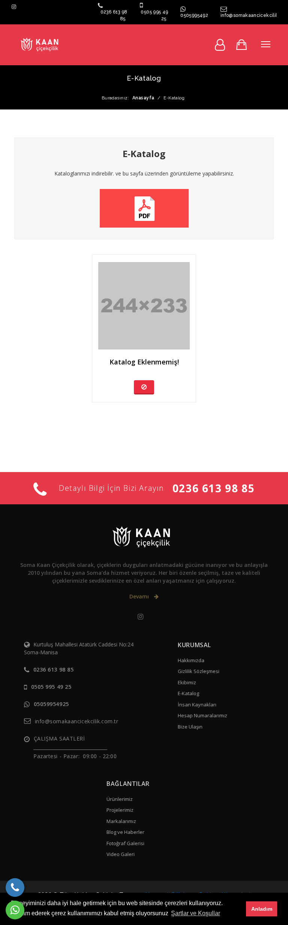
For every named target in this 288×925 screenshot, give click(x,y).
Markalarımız (121, 821)
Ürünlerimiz (119, 799)
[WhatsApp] (15, 910)
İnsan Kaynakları (197, 704)
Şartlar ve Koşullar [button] (195, 913)
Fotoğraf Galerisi (125, 843)
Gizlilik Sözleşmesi (198, 671)
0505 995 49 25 (51, 686)
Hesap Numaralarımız (202, 715)
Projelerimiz (120, 810)
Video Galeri (120, 854)
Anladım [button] (261, 909)
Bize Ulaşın (190, 726)
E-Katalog (188, 693)
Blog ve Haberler (125, 832)
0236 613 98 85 (213, 488)
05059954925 (195, 15)
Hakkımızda (191, 660)
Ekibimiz (187, 682)
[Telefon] (15, 887)
